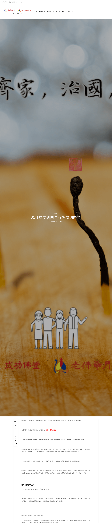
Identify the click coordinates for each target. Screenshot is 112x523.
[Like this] (15, 444)
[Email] (15, 433)
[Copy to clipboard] (15, 440)
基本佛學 (18, 2)
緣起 (10, 2)
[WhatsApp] (15, 437)
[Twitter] (15, 429)
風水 (22, 2)
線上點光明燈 (5, 2)
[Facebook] (15, 425)
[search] (73, 11)
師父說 (13, 2)
